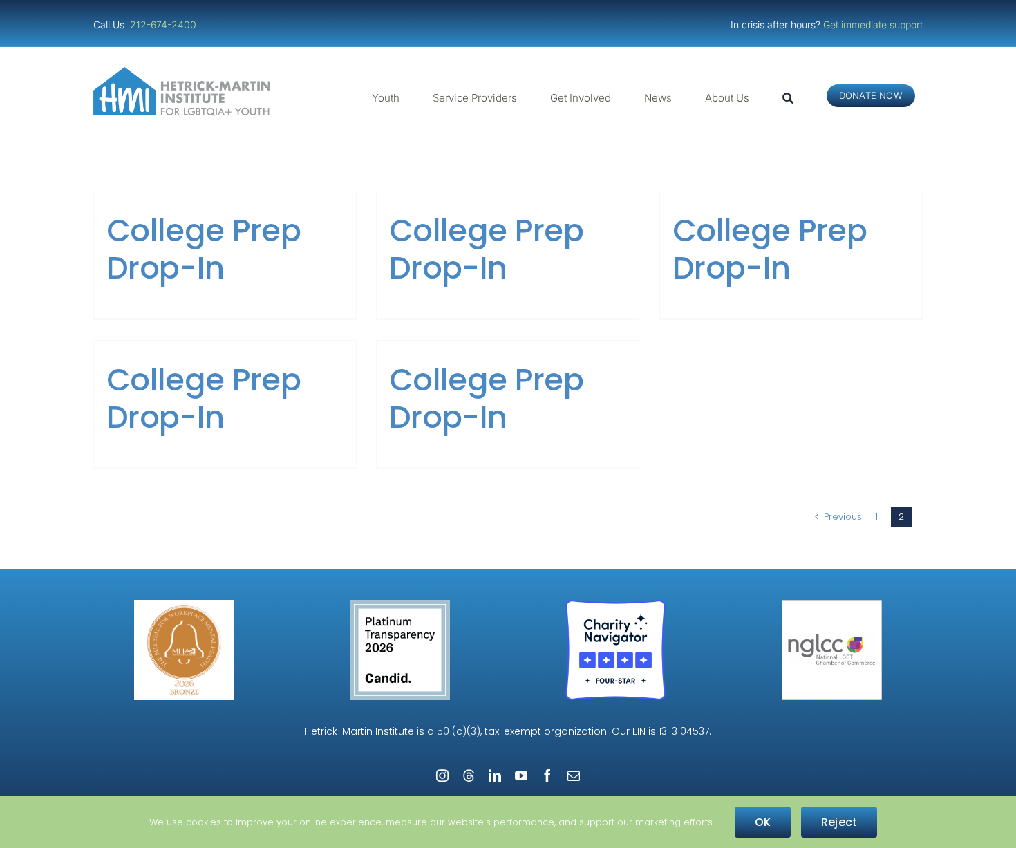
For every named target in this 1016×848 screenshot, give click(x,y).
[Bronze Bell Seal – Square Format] (184, 605)
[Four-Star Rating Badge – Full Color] (615, 605)
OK (763, 822)
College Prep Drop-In (203, 249)
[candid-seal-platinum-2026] (400, 605)
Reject (839, 822)
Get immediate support (873, 24)
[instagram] (442, 775)
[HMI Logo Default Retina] (184, 72)
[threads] (468, 775)
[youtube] (521, 775)
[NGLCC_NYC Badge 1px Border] (832, 605)
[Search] (787, 98)
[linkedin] (495, 775)
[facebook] (547, 775)
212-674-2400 (164, 24)
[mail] (573, 775)
